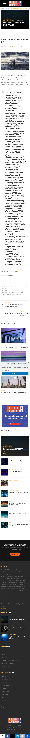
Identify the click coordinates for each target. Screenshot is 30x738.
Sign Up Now (15, 373)
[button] (15, 364)
